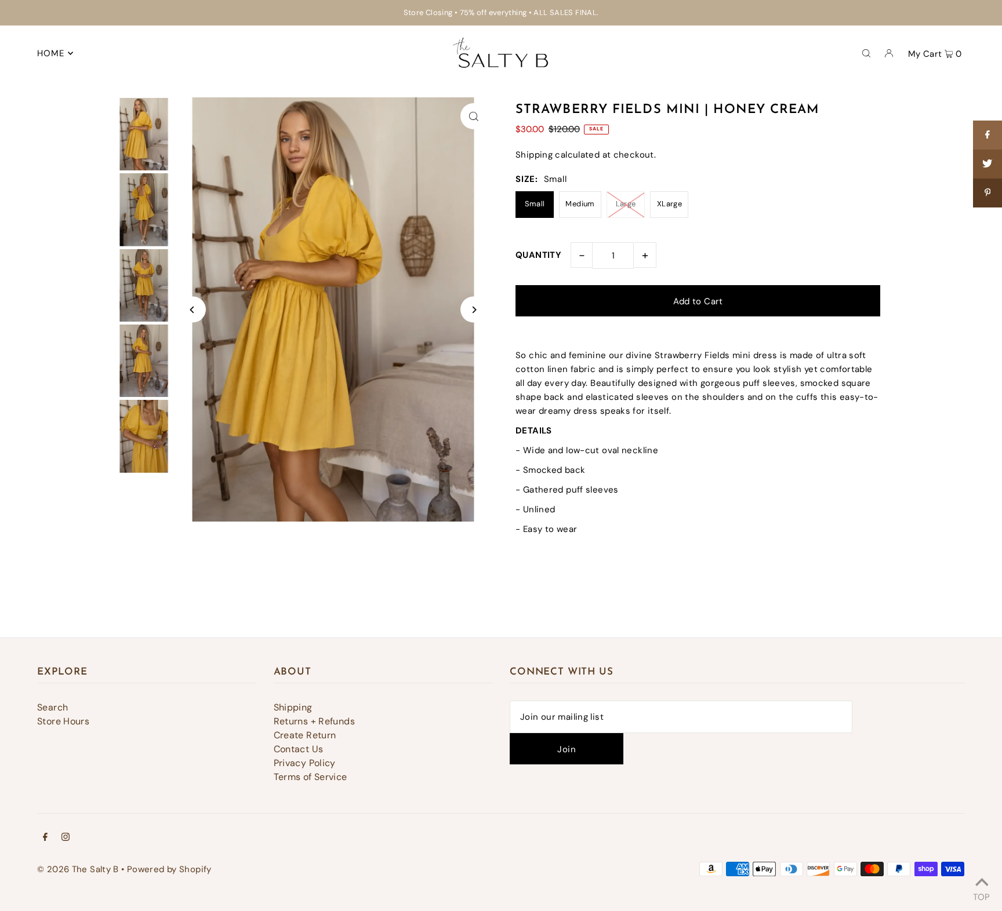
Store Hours (63, 721)
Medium (579, 204)
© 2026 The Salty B (78, 869)
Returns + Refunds (314, 721)
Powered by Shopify (169, 869)
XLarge (669, 204)
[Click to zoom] (473, 116)
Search (52, 707)
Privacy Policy (305, 763)
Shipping (534, 155)
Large (626, 204)
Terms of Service (310, 777)
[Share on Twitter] (987, 164)
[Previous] (193, 310)
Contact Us (299, 749)
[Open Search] (866, 53)
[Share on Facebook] (987, 135)
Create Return (305, 735)
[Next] (473, 310)
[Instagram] (65, 838)
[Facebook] (45, 838)
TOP (981, 895)
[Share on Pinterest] (987, 192)
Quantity (538, 255)
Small (535, 204)
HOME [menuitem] (51, 53)
